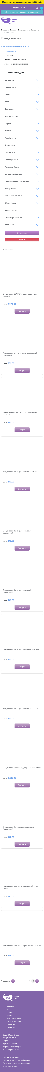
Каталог (10, 1007)
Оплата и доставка (15, 1021)
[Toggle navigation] (3, 8)
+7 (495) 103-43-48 (20, 7)
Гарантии (11, 1024)
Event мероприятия (11, 1049)
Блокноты (8, 55)
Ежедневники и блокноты (15, 46)
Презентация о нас (11, 1057)
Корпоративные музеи (12, 1046)
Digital (5, 1040)
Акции (9, 1010)
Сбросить (22, 239)
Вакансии (11, 1027)
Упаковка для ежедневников (16, 64)
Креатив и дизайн (10, 1043)
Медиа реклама (9, 1038)
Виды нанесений (14, 1018)
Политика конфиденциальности (16, 1063)
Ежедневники (10, 51)
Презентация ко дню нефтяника (16, 1060)
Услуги (9, 1015)
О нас (9, 1012)
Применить (22, 233)
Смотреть (22, 311)
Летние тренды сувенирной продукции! (22, 12)
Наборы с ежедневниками (15, 59)
